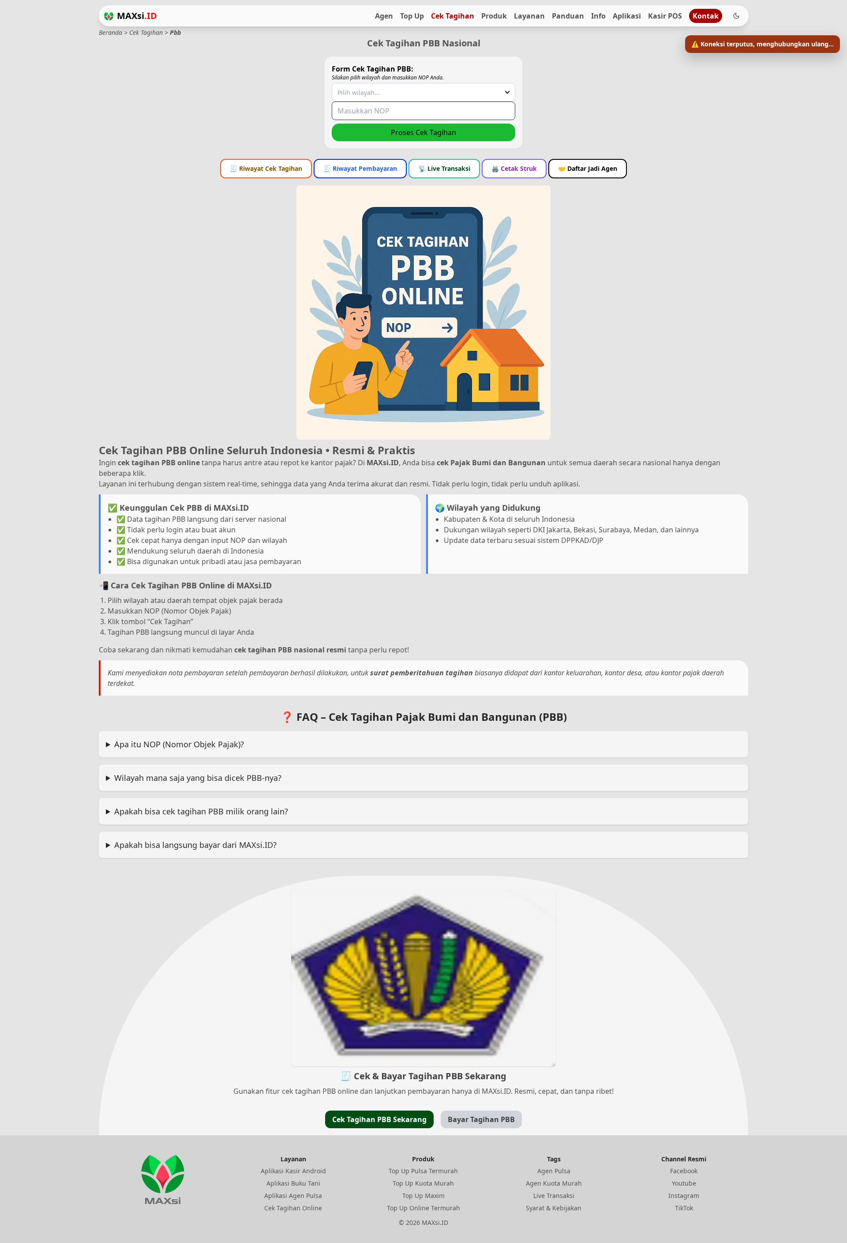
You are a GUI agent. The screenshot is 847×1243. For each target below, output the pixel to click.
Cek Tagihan (452, 16)
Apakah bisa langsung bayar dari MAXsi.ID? (195, 845)
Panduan (568, 16)
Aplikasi (627, 16)
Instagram (683, 1195)
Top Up (412, 16)
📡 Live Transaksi (444, 168)
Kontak (706, 16)
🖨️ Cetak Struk (514, 168)
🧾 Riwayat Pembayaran (360, 168)
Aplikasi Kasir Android (293, 1171)
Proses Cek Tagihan (423, 132)
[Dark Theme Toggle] (736, 16)
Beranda (110, 32)
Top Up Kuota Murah (423, 1183)
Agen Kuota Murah (554, 1183)
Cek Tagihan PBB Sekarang (379, 1119)
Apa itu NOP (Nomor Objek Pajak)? (179, 744)
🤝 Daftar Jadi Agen (587, 168)
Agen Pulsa (553, 1171)
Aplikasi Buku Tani (293, 1183)
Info (598, 16)
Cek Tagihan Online (293, 1208)
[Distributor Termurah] (108, 16)
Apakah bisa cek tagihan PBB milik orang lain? (201, 811)
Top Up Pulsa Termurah (423, 1171)
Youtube (684, 1183)
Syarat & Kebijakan (553, 1208)
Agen (384, 16)
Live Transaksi (553, 1195)
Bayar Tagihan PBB (481, 1119)
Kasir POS (665, 16)
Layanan (529, 16)
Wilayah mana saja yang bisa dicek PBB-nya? (197, 777)
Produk (494, 16)
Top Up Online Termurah (423, 1208)
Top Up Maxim (423, 1195)
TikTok (684, 1208)
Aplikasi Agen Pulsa (293, 1195)
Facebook (683, 1171)
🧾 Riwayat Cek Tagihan (266, 168)
